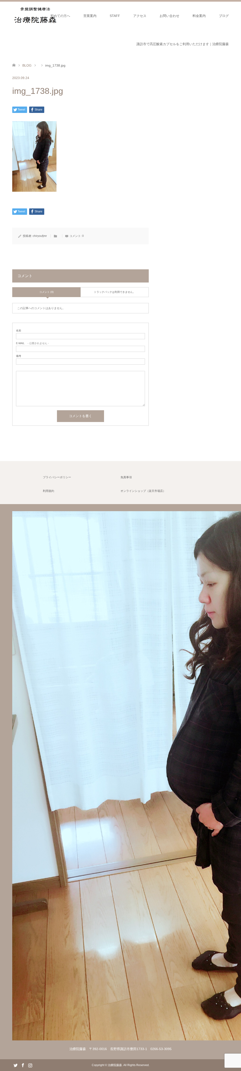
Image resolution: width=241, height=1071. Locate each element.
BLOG (27, 65)
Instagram (30, 1065)
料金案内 (199, 16)
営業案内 (89, 16)
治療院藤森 (115, 1065)
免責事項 (126, 477)
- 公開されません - (32, 343)
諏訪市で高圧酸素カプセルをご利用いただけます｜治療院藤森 (183, 44)
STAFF (115, 16)
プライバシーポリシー (57, 477)
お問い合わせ (169, 16)
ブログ (224, 16)
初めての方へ (60, 16)
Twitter (15, 1065)
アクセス (139, 16)
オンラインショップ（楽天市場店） (143, 491)
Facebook (23, 1065)
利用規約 (48, 491)
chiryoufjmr (40, 236)
